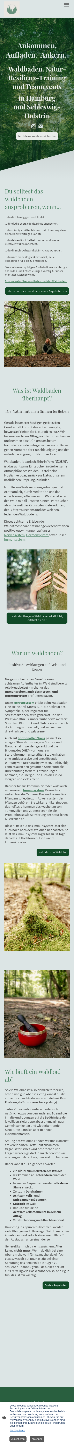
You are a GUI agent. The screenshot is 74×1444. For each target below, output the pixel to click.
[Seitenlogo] (12, 9)
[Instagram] (33, 126)
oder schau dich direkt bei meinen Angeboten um (37, 291)
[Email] (40, 126)
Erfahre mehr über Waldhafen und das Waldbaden (36, 281)
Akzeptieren (18, 1439)
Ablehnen (37, 1439)
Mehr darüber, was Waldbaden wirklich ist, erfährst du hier (37, 618)
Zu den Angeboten (55, 1285)
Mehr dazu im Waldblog (52, 852)
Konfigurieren (17, 1430)
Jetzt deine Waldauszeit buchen (37, 136)
